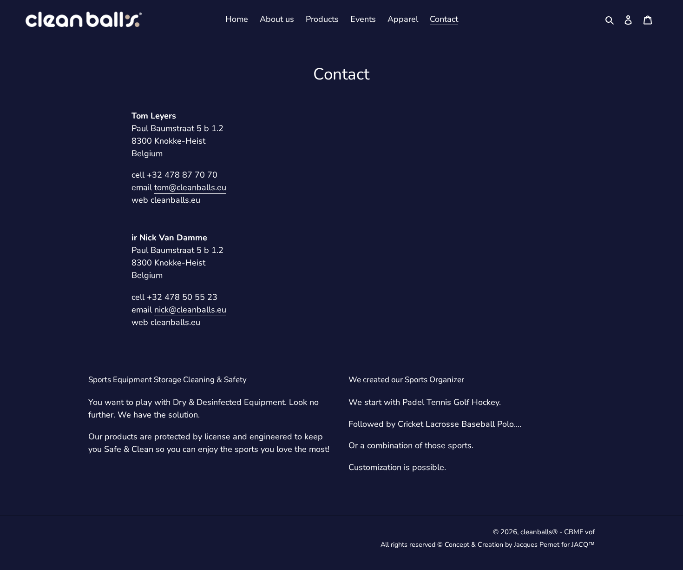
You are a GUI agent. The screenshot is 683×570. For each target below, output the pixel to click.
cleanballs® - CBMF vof (557, 532)
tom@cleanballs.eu (190, 187)
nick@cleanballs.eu (190, 309)
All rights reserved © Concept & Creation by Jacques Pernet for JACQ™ (488, 544)
